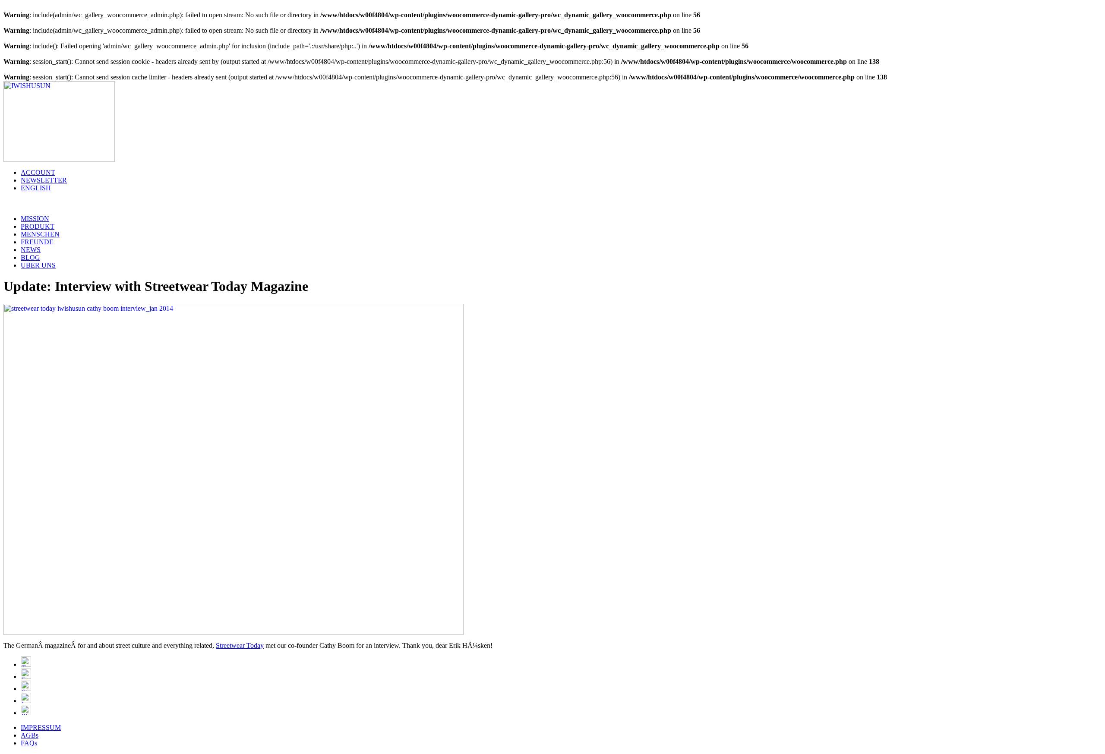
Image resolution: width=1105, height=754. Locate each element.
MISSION (35, 218)
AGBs (29, 735)
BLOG (30, 257)
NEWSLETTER (44, 180)
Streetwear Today (240, 645)
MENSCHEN (40, 234)
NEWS (31, 249)
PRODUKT (37, 226)
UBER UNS (38, 265)
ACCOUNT (38, 172)
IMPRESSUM (41, 727)
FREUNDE (37, 242)
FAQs (29, 743)
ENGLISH (36, 188)
